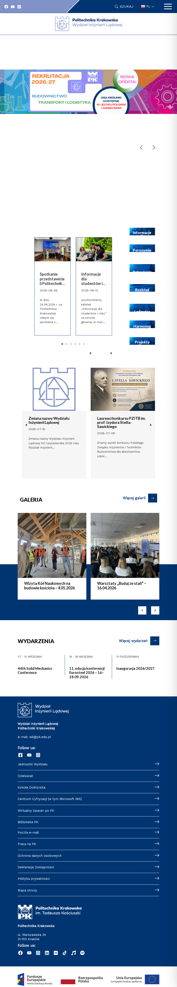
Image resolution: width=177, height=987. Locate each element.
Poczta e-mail (28, 832)
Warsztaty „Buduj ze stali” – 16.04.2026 (121, 585)
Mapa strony (27, 890)
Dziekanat (25, 776)
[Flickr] (55, 953)
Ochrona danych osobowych (40, 856)
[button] (88, 113)
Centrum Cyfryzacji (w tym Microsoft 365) (50, 799)
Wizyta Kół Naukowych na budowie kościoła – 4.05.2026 (49, 585)
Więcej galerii (134, 498)
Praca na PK (27, 844)
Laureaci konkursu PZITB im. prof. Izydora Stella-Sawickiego (121, 422)
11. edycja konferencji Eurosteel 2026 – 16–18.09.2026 (87, 672)
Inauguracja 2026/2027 (135, 668)
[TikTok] (64, 953)
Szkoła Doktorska (31, 787)
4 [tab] (75, 344)
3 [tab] (71, 344)
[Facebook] (6, 7)
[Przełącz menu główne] (168, 6)
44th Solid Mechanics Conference (35, 670)
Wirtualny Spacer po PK (36, 811)
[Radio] (73, 953)
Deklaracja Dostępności (36, 867)
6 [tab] (84, 344)
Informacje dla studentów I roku (92, 279)
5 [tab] (79, 344)
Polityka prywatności (34, 879)
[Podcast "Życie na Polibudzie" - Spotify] (82, 953)
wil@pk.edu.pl (40, 737)
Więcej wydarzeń (133, 641)
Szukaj (126, 6)
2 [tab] (67, 344)
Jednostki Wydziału (32, 764)
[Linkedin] (47, 953)
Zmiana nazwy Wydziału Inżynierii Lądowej (49, 420)
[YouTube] (13, 7)
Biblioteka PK (28, 822)
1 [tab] (62, 344)
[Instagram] (19, 7)
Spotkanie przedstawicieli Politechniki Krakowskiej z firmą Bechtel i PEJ (52, 279)
